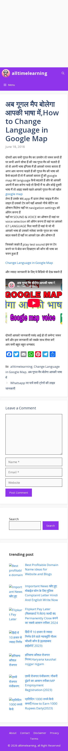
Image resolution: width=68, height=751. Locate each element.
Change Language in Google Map (29, 263)
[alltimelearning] (6, 73)
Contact (25, 733)
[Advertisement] (34, 33)
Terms (34, 738)
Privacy (54, 733)
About (13, 733)
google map (14, 194)
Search (14, 519)
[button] (63, 73)
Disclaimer (39, 733)
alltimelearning (29, 73)
